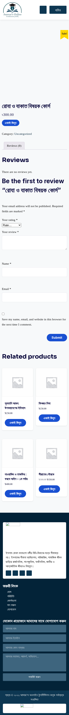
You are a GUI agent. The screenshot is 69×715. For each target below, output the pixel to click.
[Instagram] (15, 573)
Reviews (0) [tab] (14, 145)
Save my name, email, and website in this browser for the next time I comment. (34, 322)
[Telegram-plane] (22, 573)
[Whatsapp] (29, 573)
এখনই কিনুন (10, 122)
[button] (43, 10)
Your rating (10, 219)
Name (6, 263)
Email (6, 288)
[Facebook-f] (8, 573)
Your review (10, 231)
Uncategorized (23, 133)
